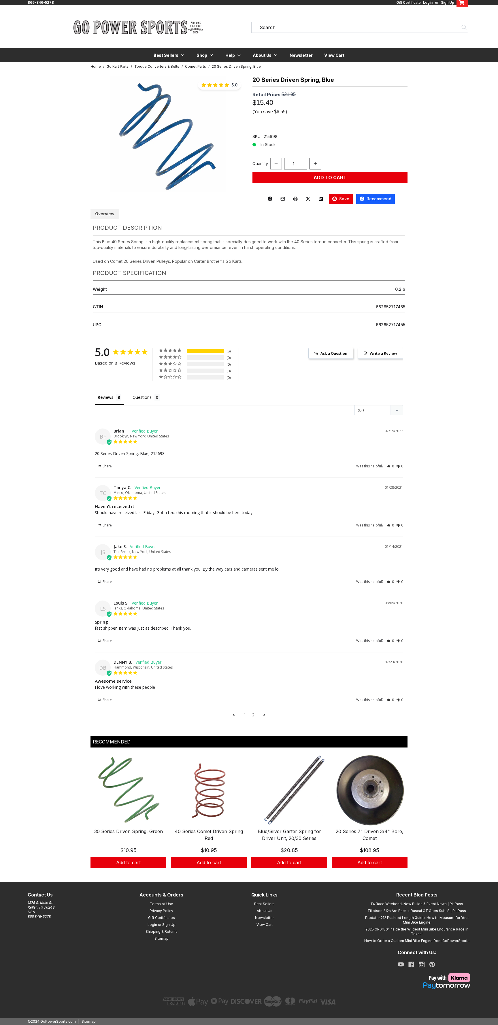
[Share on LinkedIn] (320, 199)
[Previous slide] (99, 817)
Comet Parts (195, 66)
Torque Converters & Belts (156, 66)
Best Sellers (264, 904)
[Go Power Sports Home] (138, 27)
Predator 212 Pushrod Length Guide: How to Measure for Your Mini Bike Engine (417, 919)
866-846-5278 (41, 2)
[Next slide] (398, 817)
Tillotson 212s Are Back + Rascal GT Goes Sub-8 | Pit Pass (416, 911)
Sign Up (447, 2)
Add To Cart (330, 177)
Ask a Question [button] (333, 353)
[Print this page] (295, 199)
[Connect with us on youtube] (401, 964)
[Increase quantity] (315, 163)
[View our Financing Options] (416, 985)
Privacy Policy (161, 911)
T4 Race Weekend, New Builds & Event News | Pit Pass (416, 904)
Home (95, 66)
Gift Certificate (408, 2)
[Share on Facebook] (270, 199)
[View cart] (462, 2)
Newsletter (301, 55)
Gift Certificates (161, 917)
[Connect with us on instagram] (421, 964)
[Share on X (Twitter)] (308, 199)
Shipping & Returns (162, 931)
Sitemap (161, 938)
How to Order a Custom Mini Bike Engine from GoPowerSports (416, 941)
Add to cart (128, 862)
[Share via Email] (282, 199)
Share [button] (107, 466)
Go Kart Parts (118, 66)
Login (428, 2)
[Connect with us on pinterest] (432, 964)
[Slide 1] (245, 874)
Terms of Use (161, 904)
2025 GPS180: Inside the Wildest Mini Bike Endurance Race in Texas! (416, 931)
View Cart (334, 55)
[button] (169, 55)
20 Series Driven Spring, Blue (236, 66)
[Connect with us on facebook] (411, 964)
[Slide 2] (252, 874)
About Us (264, 911)
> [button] (264, 715)
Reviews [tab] (105, 397)
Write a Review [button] (383, 353)
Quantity (260, 163)
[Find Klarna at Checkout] (416, 977)
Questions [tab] (142, 397)
